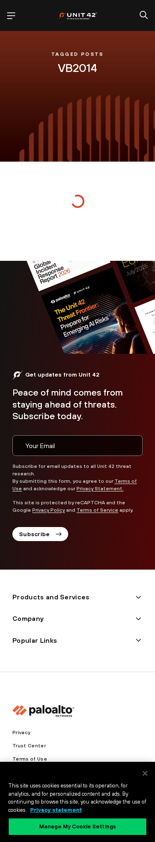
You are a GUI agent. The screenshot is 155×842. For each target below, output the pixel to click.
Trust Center (29, 746)
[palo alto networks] (78, 15)
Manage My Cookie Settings (77, 826)
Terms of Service (97, 510)
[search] (144, 16)
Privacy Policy (48, 510)
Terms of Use (29, 759)
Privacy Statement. (100, 488)
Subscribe (34, 534)
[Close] (145, 773)
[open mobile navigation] (11, 16)
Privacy (21, 732)
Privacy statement (56, 810)
